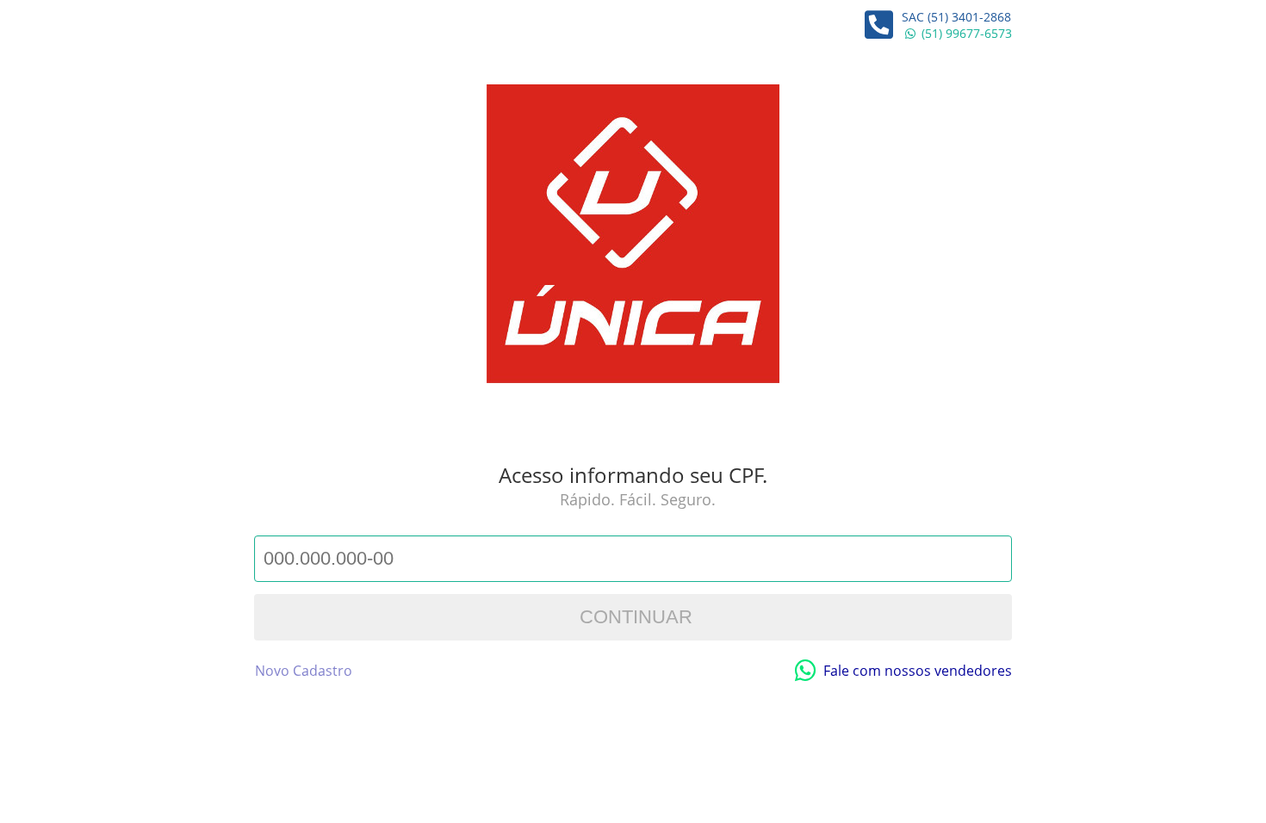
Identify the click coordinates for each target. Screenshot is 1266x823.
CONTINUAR (633, 617)
